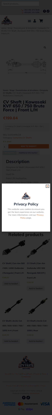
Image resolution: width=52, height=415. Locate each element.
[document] (26, 207)
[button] (47, 186)
